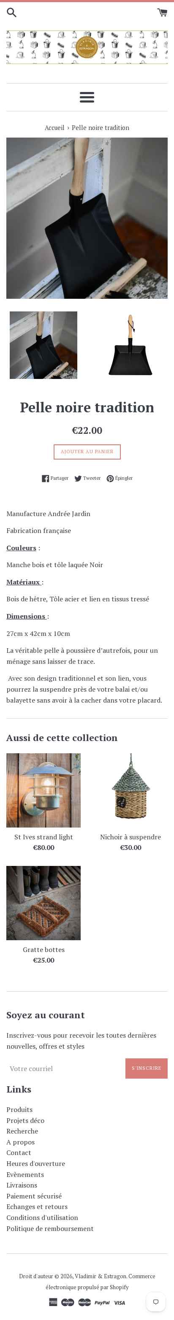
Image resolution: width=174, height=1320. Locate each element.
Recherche (22, 1131)
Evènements (25, 1174)
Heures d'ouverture (35, 1163)
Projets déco (25, 1120)
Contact (18, 1152)
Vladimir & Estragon (100, 1276)
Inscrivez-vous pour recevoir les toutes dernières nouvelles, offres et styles (81, 1041)
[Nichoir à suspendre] (130, 790)
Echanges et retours (37, 1206)
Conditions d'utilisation (42, 1217)
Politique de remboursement (50, 1228)
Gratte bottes (44, 949)
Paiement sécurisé (34, 1196)
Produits (19, 1109)
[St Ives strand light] (43, 790)
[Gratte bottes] (43, 903)
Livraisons (21, 1185)
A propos (20, 1142)
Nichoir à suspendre (130, 836)
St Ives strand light (43, 836)
